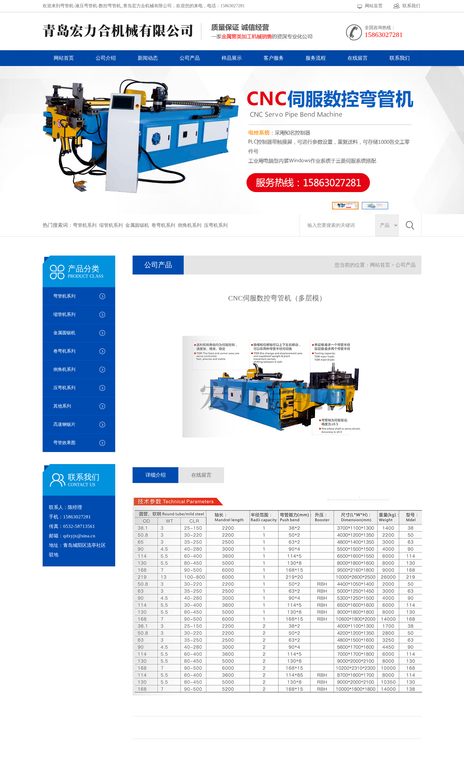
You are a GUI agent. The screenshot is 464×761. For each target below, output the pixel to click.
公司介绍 (106, 58)
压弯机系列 (216, 225)
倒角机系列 (189, 225)
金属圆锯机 (137, 225)
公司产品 (190, 58)
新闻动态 (148, 58)
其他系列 (62, 406)
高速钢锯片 (64, 424)
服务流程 (316, 58)
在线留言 (358, 58)
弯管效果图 (64, 442)
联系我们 (411, 5)
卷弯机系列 (163, 225)
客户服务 (274, 58)
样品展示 (232, 58)
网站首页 (374, 5)
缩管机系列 (111, 225)
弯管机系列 (85, 225)
